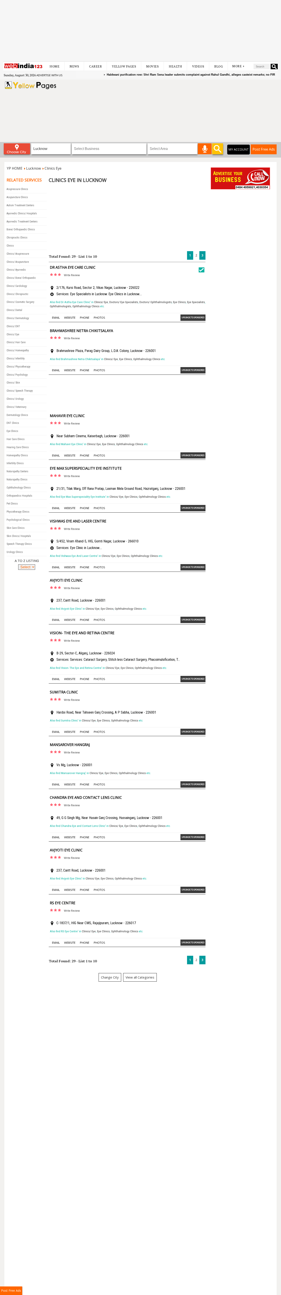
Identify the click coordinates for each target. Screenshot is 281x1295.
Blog (218, 66)
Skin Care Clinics (16, 527)
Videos (198, 66)
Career (95, 66)
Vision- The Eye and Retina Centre (82, 633)
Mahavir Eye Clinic (67, 415)
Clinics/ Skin (13, 382)
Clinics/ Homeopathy (18, 350)
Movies (152, 66)
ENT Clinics (13, 423)
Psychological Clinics (18, 519)
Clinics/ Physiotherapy (18, 366)
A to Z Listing (27, 560)
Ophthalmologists (60, 306)
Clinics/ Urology (15, 398)
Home (54, 66)
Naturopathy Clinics (17, 479)
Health (175, 66)
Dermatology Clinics (17, 415)
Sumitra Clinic (64, 692)
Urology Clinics (15, 552)
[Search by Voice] (205, 148)
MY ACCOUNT (238, 149)
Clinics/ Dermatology (18, 318)
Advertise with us (49, 75)
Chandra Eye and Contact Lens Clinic (86, 797)
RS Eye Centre (62, 903)
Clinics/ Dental (14, 310)
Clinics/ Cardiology (17, 286)
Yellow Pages (124, 66)
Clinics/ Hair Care (16, 342)
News (74, 66)
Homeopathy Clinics (17, 455)
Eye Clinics (12, 431)
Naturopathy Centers (17, 471)
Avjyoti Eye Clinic (66, 580)
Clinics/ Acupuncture (18, 261)
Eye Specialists (196, 302)
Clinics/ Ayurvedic (16, 269)
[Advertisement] (140, 30)
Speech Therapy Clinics (19, 543)
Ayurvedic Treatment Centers (22, 221)
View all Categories (140, 977)
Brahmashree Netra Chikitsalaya (81, 330)
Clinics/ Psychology (17, 374)
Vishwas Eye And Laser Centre (78, 521)
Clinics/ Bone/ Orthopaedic (21, 277)
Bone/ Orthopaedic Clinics (21, 229)
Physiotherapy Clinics (18, 511)
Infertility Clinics (15, 463)
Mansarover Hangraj (70, 744)
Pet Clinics (12, 503)
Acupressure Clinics (17, 189)
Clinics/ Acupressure (18, 253)
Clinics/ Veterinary (16, 407)
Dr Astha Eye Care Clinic (72, 267)
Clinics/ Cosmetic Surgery (20, 302)
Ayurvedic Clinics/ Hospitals (22, 213)
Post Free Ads (263, 149)
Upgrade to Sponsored (193, 317)
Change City (110, 977)
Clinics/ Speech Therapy (20, 390)
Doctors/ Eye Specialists (123, 302)
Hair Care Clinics (16, 439)
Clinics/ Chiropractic (17, 294)
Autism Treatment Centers (20, 205)
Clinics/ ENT (13, 326)
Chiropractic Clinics (17, 237)
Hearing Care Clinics (18, 447)
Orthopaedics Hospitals (19, 495)
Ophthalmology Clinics (19, 487)
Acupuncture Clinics (17, 197)
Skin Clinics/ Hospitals (19, 536)
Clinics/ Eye (13, 334)
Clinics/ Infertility (16, 358)
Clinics (10, 245)
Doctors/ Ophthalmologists (155, 302)
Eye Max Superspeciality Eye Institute (86, 468)
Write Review (72, 275)
